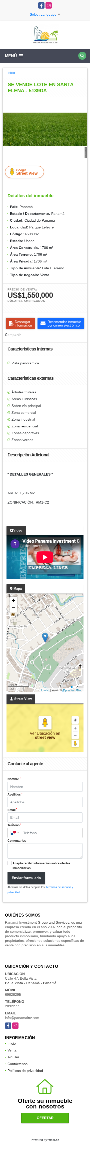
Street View (27, 171)
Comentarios (17, 840)
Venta (12, 1050)
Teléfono (14, 825)
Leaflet (45, 690)
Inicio (11, 73)
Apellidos (15, 795)
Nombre (14, 779)
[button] (83, 102)
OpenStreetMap (72, 690)
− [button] (13, 608)
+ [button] (13, 600)
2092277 (12, 1006)
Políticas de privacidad (25, 1071)
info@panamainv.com (22, 1018)
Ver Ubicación (43, 733)
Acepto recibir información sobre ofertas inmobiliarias (41, 866)
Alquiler (13, 1057)
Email (12, 810)
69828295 (13, 994)
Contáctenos (18, 1064)
